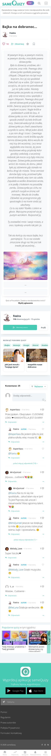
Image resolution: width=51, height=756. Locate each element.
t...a (12, 586)
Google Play (18, 690)
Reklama (10, 702)
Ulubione (28, 43)
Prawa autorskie (8, 722)
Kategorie (25, 754)
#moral (35, 345)
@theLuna (13, 607)
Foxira (12, 33)
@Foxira (12, 453)
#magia (26, 345)
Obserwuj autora (22, 327)
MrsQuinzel (15, 472)
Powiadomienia (35, 754)
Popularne (14, 754)
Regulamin (5, 717)
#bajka (7, 345)
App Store (38, 690)
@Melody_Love (16, 569)
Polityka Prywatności (10, 727)
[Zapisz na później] (33, 44)
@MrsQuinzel (15, 523)
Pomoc (4, 712)
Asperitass (15, 409)
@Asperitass (14, 434)
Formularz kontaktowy (11, 733)
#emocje (16, 345)
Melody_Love (16, 548)
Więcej (45, 754)
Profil (43, 327)
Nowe (5, 754)
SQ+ (30, 3)
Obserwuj (19, 44)
